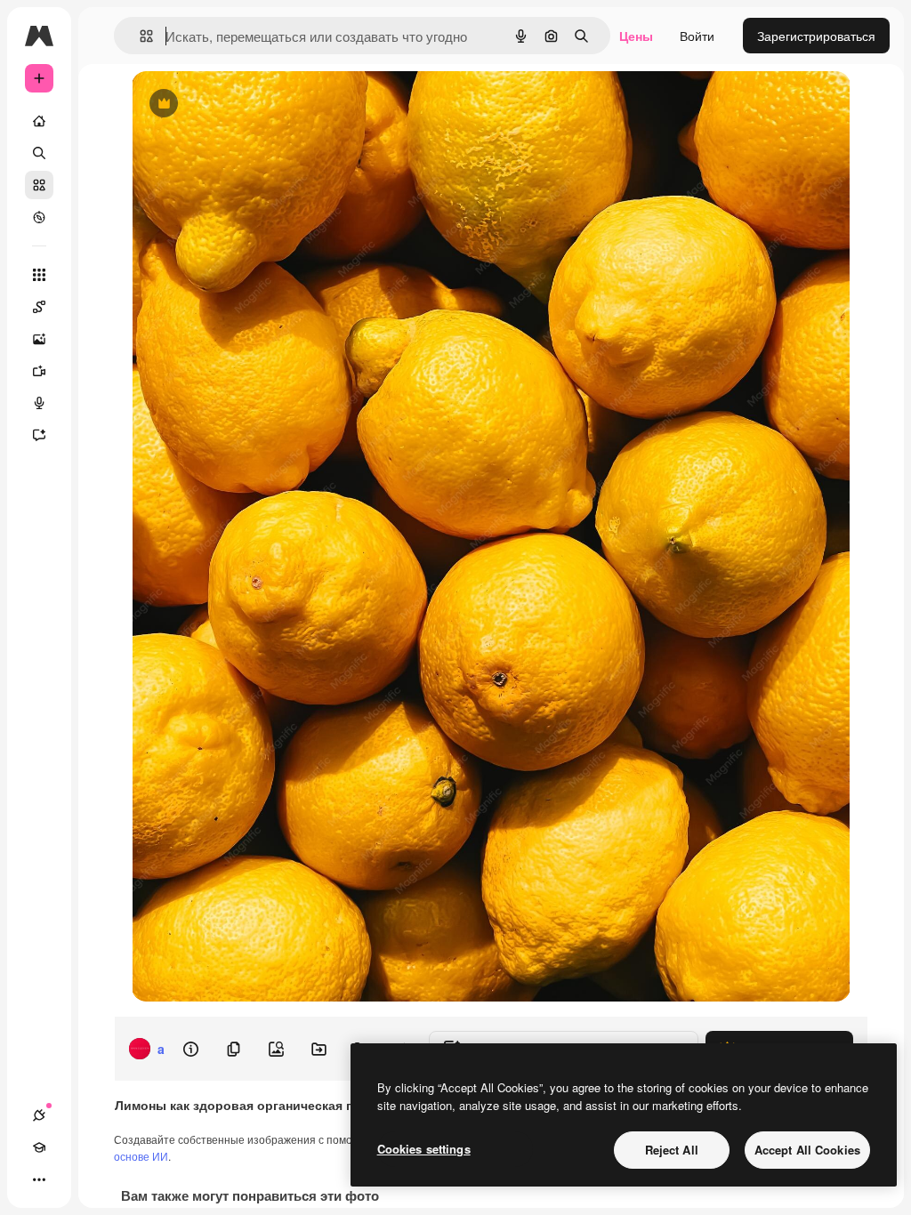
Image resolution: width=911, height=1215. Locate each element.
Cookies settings (424, 1148)
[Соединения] (39, 1115)
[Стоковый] (39, 185)
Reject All (671, 1149)
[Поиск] (39, 153)
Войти (697, 35)
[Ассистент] (39, 435)
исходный (251, 104)
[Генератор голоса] (39, 403)
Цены (636, 35)
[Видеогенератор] (39, 371)
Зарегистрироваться (816, 35)
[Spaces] (39, 307)
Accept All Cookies (807, 1149)
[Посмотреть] (39, 217)
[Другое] (39, 1179)
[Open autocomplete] (139, 36)
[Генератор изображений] (39, 339)
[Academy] (39, 1147)
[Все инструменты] (39, 275)
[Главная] (39, 121)
